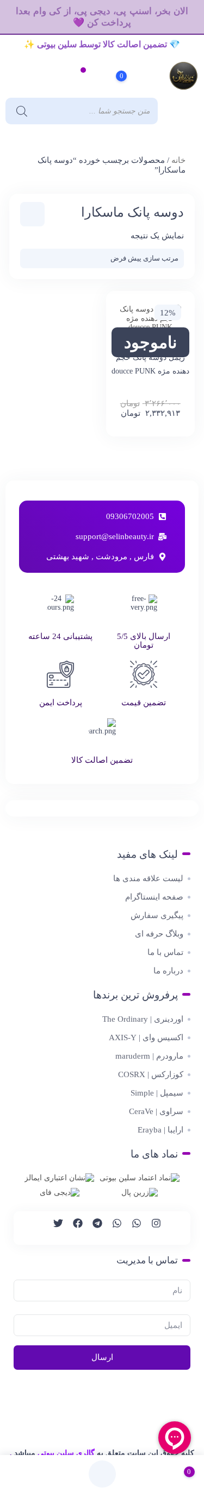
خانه (178, 160)
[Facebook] (73, 1228)
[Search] (19, 111)
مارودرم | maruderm (149, 1056)
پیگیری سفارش (157, 915)
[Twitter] (53, 1228)
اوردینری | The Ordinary (142, 1019)
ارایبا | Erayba (160, 1129)
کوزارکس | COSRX (150, 1074)
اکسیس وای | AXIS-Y (146, 1037)
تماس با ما (165, 952)
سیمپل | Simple (157, 1093)
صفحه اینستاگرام (154, 897)
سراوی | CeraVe (156, 1111)
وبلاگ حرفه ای (159, 933)
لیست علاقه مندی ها (148, 878)
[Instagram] (151, 1228)
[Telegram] (92, 1228)
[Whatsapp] (131, 1228)
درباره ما (168, 970)
